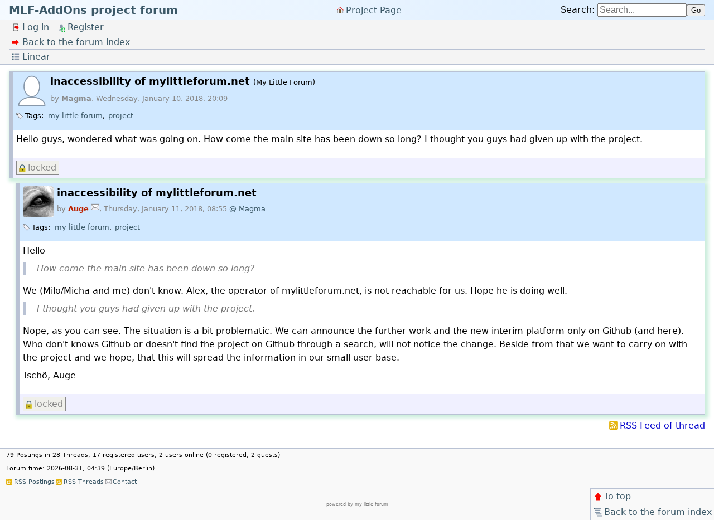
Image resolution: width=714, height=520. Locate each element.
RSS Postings (34, 481)
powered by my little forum (357, 504)
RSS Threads (83, 481)
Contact (125, 481)
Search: (578, 9)
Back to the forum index (658, 512)
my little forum (75, 115)
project (120, 115)
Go (696, 10)
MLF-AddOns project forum (93, 10)
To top (617, 496)
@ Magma (247, 209)
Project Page (374, 9)
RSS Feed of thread (662, 425)
